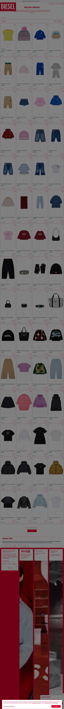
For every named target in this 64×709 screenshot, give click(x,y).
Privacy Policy (48, 702)
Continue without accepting (8, 706)
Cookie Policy (55, 702)
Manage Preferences (36, 702)
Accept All (56, 706)
